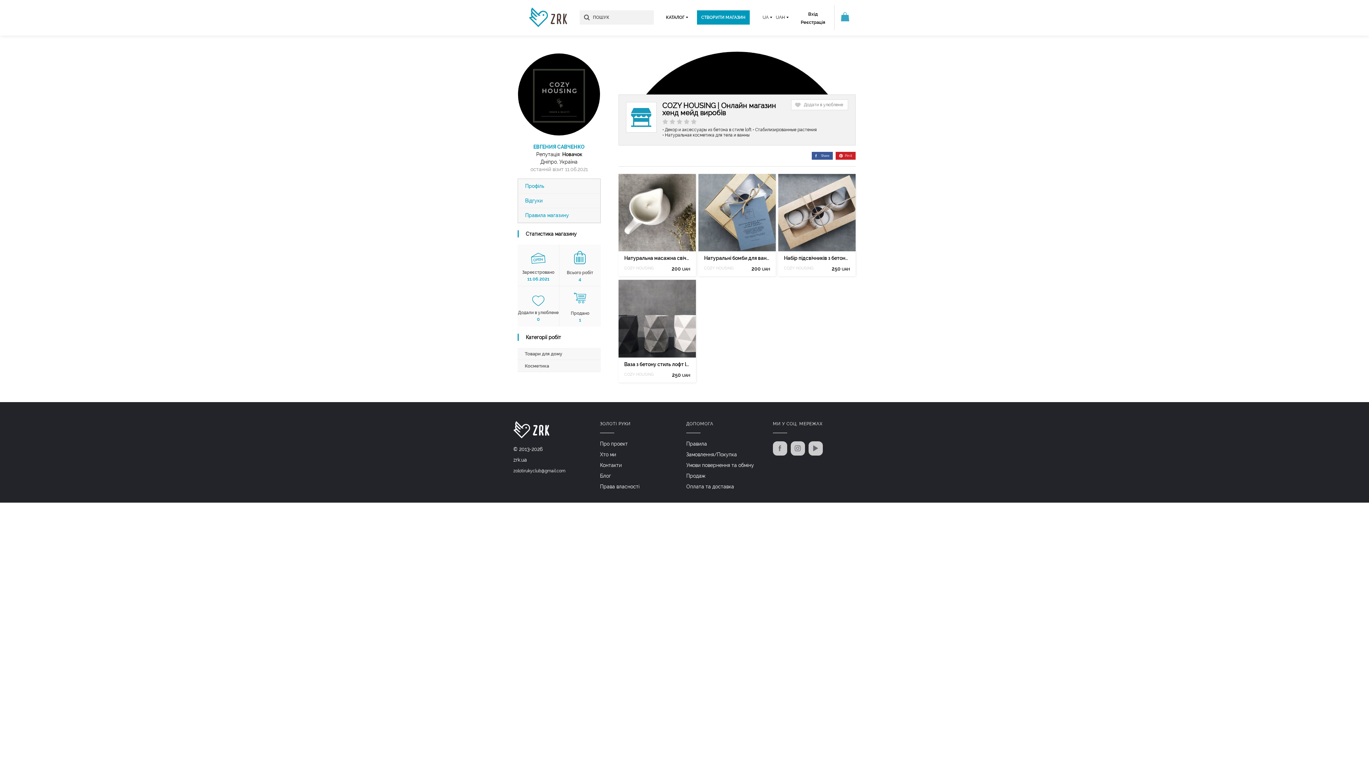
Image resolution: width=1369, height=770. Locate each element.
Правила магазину (547, 215)
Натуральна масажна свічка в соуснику (657, 258)
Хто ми (608, 454)
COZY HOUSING (639, 268)
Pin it (848, 156)
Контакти (611, 465)
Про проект (614, 444)
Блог (605, 476)
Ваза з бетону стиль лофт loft (657, 364)
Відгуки (534, 201)
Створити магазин (723, 17)
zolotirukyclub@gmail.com (539, 470)
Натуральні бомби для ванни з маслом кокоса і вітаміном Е (737, 258)
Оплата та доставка (710, 486)
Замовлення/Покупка (711, 454)
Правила (696, 444)
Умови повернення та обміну (720, 465)
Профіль (534, 186)
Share (825, 156)
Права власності (620, 486)
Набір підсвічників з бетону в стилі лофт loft (817, 258)
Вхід (813, 14)
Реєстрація (813, 22)
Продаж (696, 476)
